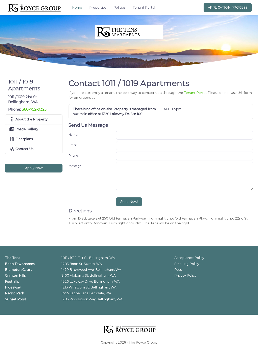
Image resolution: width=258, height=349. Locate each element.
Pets (178, 270)
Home (77, 7)
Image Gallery (26, 129)
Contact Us (24, 149)
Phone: (74, 155)
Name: (73, 135)
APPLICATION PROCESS (228, 7)
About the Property (31, 119)
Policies (119, 7)
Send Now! (129, 202)
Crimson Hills (15, 275)
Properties (97, 7)
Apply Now (34, 168)
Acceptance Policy (189, 258)
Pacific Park (14, 293)
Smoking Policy (186, 264)
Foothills (12, 281)
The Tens (12, 258)
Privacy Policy (185, 275)
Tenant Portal (144, 7)
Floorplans (24, 139)
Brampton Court (18, 270)
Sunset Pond (15, 299)
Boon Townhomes (19, 264)
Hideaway (13, 287)
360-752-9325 (34, 109)
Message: (75, 166)
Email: (73, 145)
